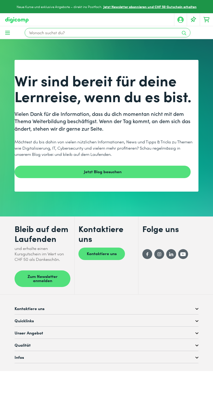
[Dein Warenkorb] (206, 19)
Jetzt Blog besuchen (103, 171)
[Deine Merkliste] (193, 19)
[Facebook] (147, 254)
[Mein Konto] (180, 19)
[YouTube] (183, 254)
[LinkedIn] (171, 254)
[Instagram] (159, 254)
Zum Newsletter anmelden (43, 278)
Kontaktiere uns (102, 253)
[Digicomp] (17, 20)
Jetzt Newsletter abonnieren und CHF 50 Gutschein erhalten (150, 6)
